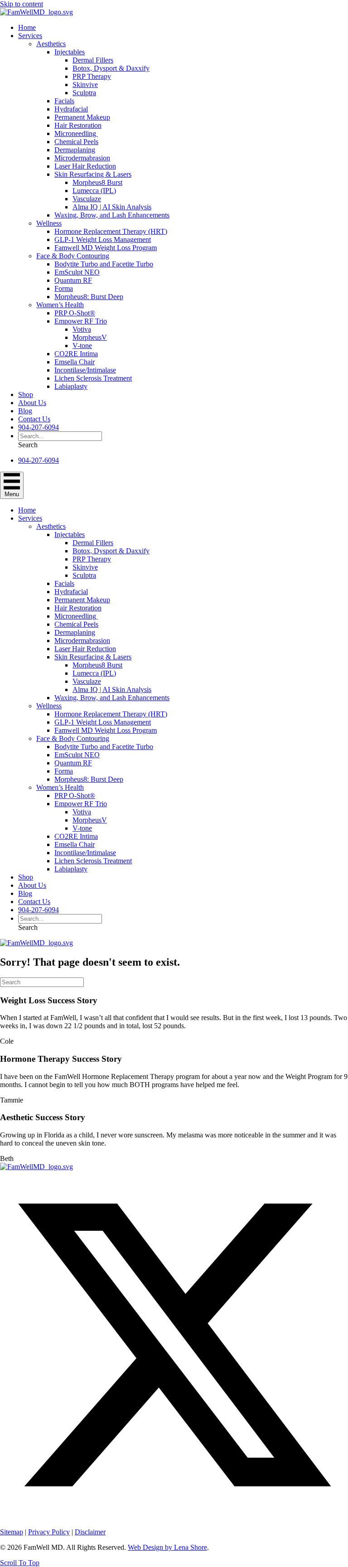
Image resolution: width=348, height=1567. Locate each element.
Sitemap (11, 1532)
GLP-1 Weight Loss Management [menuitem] (102, 239)
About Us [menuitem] (32, 402)
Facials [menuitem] (64, 101)
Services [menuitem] (30, 35)
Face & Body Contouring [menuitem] (72, 256)
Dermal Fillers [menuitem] (92, 60)
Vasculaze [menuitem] (86, 199)
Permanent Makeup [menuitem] (82, 117)
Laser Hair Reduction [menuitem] (85, 166)
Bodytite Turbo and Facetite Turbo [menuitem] (103, 264)
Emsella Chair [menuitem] (74, 362)
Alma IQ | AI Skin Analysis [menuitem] (111, 207)
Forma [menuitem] (63, 288)
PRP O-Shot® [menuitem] (74, 313)
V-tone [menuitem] (82, 345)
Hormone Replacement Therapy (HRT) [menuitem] (110, 231)
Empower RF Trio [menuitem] (80, 321)
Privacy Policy (49, 1532)
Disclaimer (90, 1532)
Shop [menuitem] (25, 394)
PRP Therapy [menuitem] (91, 76)
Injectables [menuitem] (69, 52)
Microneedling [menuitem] (76, 133)
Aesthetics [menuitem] (51, 44)
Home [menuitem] (27, 27)
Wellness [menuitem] (49, 223)
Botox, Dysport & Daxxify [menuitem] (111, 68)
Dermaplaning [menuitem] (74, 150)
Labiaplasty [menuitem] (70, 386)
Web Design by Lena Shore (167, 1547)
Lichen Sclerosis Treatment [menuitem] (93, 378)
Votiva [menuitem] (81, 329)
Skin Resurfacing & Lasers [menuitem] (92, 174)
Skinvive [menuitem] (85, 84)
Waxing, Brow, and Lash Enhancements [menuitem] (111, 215)
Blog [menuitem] (25, 411)
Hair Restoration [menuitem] (78, 125)
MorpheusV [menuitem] (89, 337)
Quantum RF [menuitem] (73, 280)
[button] (28, 445)
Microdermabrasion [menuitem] (82, 158)
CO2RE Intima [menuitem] (76, 354)
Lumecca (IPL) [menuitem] (94, 190)
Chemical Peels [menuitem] (76, 141)
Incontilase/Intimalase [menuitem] (85, 370)
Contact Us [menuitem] (34, 419)
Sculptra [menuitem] (84, 93)
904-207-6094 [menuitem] (38, 427)
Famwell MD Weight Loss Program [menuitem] (105, 247)
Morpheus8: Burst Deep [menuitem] (88, 296)
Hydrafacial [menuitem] (71, 109)
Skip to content (21, 4)
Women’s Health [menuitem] (60, 305)
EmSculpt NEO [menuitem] (77, 272)
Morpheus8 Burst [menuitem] (97, 182)
